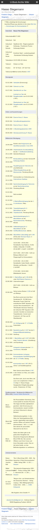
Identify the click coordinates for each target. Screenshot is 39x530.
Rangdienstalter (18, 96)
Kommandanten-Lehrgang (21, 354)
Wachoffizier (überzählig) (20, 234)
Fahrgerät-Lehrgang (19, 347)
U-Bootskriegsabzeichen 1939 (22, 129)
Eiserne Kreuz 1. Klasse (20, 125)
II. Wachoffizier (17, 277)
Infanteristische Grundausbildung (23, 149)
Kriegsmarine (25, 143)
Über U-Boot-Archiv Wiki (16, 523)
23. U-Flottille (20, 358)
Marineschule (17, 172)
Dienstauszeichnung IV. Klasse (22, 133)
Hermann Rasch (25, 236)
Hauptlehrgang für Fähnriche (22, 166)
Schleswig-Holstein (19, 161)
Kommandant (17, 363)
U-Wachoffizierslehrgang (20, 201)
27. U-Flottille (29, 323)
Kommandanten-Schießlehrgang (23, 356)
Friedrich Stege (7, 14)
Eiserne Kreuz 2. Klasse (20, 117)
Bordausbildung (18, 159)
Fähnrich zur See (18, 86)
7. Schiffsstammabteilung (25, 151)
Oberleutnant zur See (19, 102)
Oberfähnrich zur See (19, 90)
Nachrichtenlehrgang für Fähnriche (23, 184)
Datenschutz (5, 523)
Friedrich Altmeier (22, 340)
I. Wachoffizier (17, 338)
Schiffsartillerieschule (19, 230)
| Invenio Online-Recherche (21, 394)
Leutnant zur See (18, 94)
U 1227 (26, 330)
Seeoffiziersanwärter (19, 146)
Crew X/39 (29, 146)
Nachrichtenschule (23, 186)
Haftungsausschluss (30, 523)
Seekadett (16, 82)
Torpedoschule (17, 212)
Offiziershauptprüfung (19, 170)
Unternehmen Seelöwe (20, 179)
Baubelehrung (17, 330)
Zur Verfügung (17, 323)
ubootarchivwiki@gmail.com (15, 500)
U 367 (28, 71)
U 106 (33, 234)
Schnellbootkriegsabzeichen (21, 121)
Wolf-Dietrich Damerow (24, 279)
